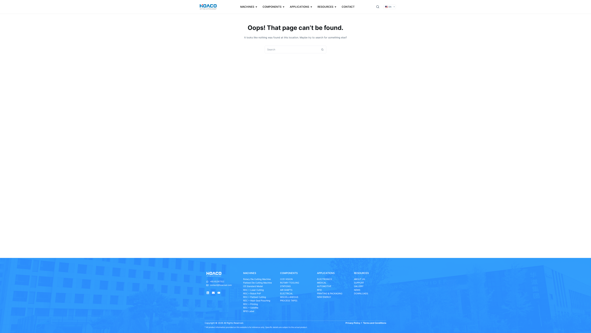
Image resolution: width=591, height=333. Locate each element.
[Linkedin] (208, 293)
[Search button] (322, 49)
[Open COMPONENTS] (283, 7)
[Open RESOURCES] (335, 7)
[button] (377, 7)
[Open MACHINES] (256, 7)
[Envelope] (213, 293)
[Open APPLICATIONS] (311, 7)
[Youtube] (219, 293)
